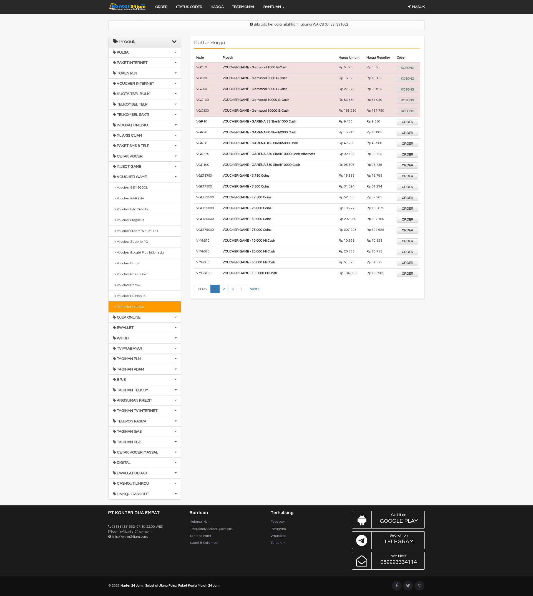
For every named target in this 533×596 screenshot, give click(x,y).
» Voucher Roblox (126, 285)
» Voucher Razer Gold (130, 274)
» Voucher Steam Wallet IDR (135, 231)
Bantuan (272, 7)
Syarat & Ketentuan (204, 543)
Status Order (189, 7)
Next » (255, 289)
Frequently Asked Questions (211, 529)
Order (161, 7)
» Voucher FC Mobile (129, 296)
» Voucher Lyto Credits (130, 209)
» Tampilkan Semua (129, 307)
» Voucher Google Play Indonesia (138, 252)
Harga (217, 7)
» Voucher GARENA (128, 198)
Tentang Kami (200, 536)
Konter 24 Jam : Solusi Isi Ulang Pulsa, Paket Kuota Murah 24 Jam (170, 585)
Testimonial (243, 7)
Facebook (278, 522)
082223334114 (398, 559)
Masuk (418, 7)
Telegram (278, 543)
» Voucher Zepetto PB (130, 242)
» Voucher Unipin (126, 263)
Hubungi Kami (200, 522)
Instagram (278, 529)
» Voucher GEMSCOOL (130, 187)
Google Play (399, 518)
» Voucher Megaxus (128, 220)
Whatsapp (278, 536)
